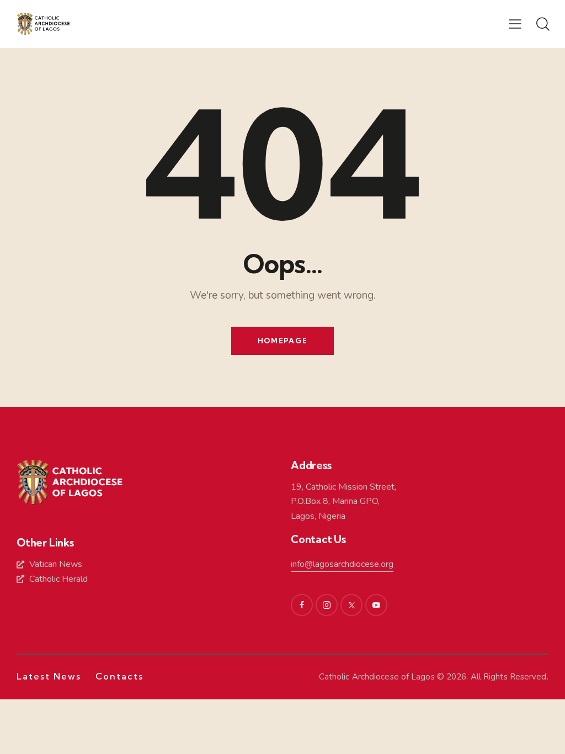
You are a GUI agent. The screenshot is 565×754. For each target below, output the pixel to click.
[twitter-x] (351, 605)
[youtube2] (376, 605)
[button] (515, 23)
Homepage (282, 340)
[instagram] (327, 605)
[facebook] (302, 605)
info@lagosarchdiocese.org (342, 564)
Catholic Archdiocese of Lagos (377, 676)
